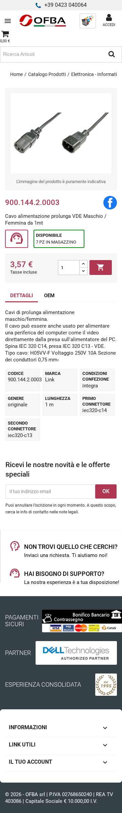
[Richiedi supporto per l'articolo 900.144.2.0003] (16, 239)
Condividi (110, 202)
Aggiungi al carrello (101, 267)
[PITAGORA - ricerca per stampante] (88, 20)
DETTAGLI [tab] (21, 296)
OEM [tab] (49, 296)
